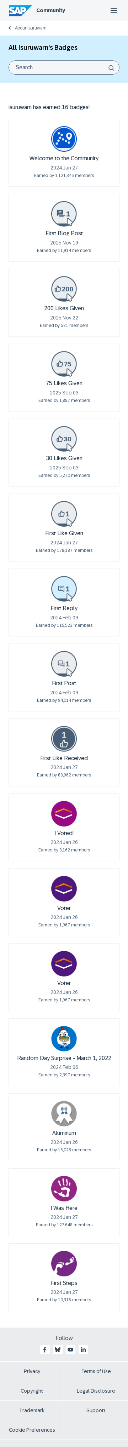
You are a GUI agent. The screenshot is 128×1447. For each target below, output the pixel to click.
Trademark (31, 1410)
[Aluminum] (64, 1113)
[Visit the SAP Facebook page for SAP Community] (45, 1349)
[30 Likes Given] (64, 439)
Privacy (32, 1371)
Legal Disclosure (96, 1391)
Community (50, 10)
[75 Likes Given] (64, 364)
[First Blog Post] (64, 214)
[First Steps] (64, 1263)
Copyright (32, 1391)
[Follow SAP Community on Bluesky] (57, 1349)
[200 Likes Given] (64, 289)
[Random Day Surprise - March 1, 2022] (64, 1038)
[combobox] (64, 67)
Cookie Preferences (32, 1430)
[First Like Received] (64, 739)
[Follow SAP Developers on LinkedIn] (83, 1349)
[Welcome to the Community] (64, 139)
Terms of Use (96, 1371)
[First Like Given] (64, 514)
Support (96, 1410)
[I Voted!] (64, 814)
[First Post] (64, 664)
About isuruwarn (31, 28)
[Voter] (64, 889)
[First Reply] (64, 589)
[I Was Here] (64, 1188)
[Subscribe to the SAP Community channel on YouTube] (70, 1349)
